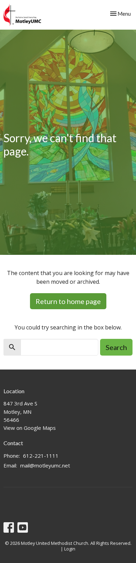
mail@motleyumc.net (45, 465)
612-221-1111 (41, 455)
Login (69, 549)
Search (116, 347)
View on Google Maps (29, 427)
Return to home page (68, 301)
